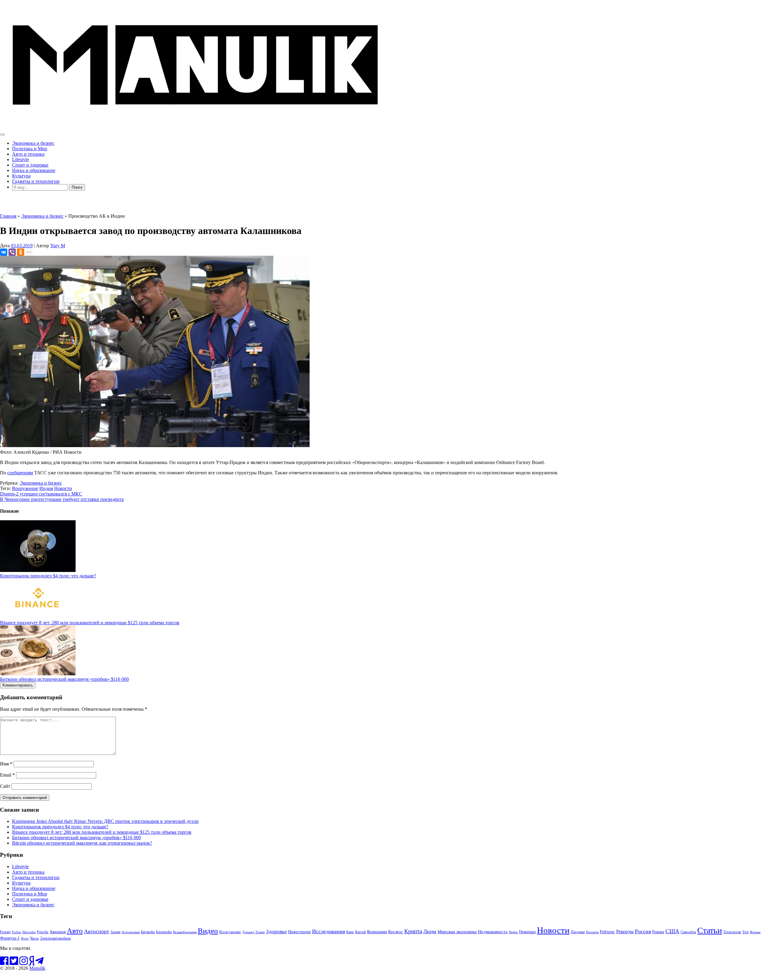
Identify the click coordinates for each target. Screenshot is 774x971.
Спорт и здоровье (30, 164)
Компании (377, 931)
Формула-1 (10, 938)
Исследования (328, 931)
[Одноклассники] (20, 252)
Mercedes (29, 932)
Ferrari (5, 932)
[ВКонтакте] (3, 252)
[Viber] (12, 252)
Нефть (513, 932)
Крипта (413, 931)
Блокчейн (164, 932)
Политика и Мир (29, 148)
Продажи (578, 932)
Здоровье (276, 931)
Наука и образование (33, 170)
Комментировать (17, 685)
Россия (643, 931)
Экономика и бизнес (33, 143)
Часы (34, 938)
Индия (46, 488)
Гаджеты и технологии (36, 181)
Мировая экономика (457, 931)
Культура (21, 175)
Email (7, 775)
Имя (6, 763)
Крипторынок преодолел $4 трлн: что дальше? (48, 575)
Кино (350, 932)
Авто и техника (28, 154)
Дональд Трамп (253, 932)
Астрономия (131, 932)
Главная (8, 216)
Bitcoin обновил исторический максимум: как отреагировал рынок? (82, 843)
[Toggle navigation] (2, 134)
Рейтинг (607, 932)
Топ (745, 932)
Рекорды (625, 931)
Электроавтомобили (55, 938)
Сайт (5, 786)
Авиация (58, 932)
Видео (208, 931)
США (672, 931)
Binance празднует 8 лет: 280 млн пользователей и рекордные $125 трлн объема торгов (89, 622)
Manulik (37, 968)
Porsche (42, 932)
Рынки (658, 931)
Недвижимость (493, 931)
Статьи (709, 930)
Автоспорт (96, 931)
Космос (395, 931)
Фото (25, 938)
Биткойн (148, 932)
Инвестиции (299, 931)
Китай (360, 932)
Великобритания (185, 932)
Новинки (527, 931)
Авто (75, 930)
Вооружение (25, 488)
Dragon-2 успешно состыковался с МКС (41, 493)
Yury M (57, 245)
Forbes (16, 932)
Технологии (732, 932)
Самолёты (688, 932)
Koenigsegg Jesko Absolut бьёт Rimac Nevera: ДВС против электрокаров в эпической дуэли (105, 821)
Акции (115, 932)
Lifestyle (20, 159)
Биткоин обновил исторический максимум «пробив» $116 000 (64, 679)
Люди (429, 931)
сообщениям (20, 472)
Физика (755, 932)
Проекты (592, 932)
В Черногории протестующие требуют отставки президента (62, 499)
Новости (63, 488)
